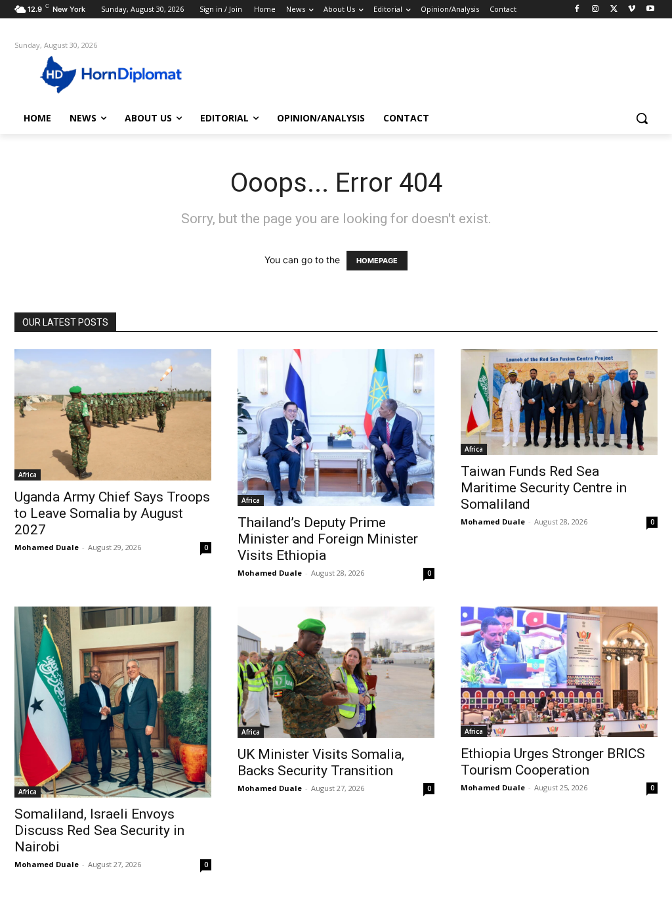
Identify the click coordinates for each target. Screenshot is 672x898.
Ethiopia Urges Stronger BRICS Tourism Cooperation (553, 762)
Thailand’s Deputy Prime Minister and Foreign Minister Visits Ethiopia (328, 539)
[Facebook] (577, 9)
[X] (613, 9)
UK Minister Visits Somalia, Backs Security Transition (321, 762)
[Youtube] (650, 9)
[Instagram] (595, 9)
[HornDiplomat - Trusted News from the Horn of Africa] (91, 73)
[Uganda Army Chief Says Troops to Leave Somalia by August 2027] (112, 415)
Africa (27, 474)
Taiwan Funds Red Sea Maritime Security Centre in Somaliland (544, 487)
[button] (642, 118)
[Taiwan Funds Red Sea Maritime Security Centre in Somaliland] (559, 401)
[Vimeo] (631, 9)
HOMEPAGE (377, 260)
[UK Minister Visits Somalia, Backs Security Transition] (336, 672)
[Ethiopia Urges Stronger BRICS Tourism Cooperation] (559, 672)
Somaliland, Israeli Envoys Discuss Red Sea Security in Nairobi (99, 830)
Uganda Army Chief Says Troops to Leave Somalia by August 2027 (112, 513)
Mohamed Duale (46, 547)
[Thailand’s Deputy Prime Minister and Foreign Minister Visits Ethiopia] (336, 427)
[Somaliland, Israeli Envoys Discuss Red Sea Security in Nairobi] (112, 702)
